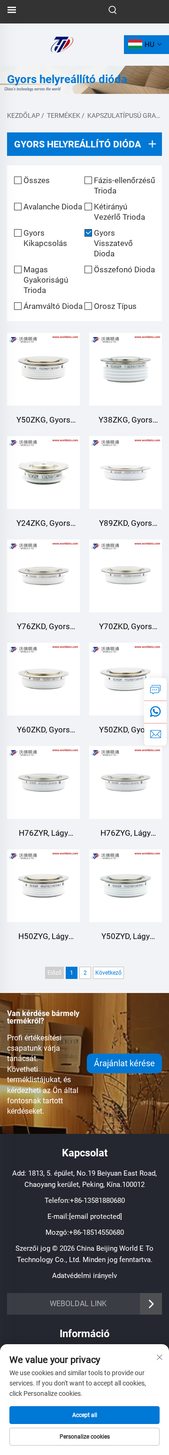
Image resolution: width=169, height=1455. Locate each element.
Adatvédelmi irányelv (84, 1275)
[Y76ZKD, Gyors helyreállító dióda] (43, 575)
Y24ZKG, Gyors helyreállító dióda (43, 524)
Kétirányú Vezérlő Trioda (119, 212)
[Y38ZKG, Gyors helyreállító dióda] (125, 369)
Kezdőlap (23, 115)
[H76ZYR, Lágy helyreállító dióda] (43, 782)
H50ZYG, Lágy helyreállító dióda (43, 937)
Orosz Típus (115, 306)
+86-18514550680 (96, 1232)
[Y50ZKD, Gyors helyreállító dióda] (125, 679)
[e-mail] (155, 734)
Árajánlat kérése (124, 1063)
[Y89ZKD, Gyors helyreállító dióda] (125, 472)
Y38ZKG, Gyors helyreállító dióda (125, 421)
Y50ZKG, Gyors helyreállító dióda (43, 421)
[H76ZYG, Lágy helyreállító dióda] (125, 782)
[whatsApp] (155, 712)
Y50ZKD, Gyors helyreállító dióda (125, 731)
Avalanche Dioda (52, 206)
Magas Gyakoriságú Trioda (45, 280)
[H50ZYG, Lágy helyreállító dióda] (43, 885)
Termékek (63, 115)
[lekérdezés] (155, 689)
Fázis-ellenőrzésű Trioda (124, 185)
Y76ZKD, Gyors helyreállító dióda (43, 627)
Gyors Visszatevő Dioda (113, 243)
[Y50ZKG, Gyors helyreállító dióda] (43, 369)
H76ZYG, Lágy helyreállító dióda (125, 834)
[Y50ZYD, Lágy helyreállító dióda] (125, 885)
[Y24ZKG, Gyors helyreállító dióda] (43, 472)
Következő (108, 973)
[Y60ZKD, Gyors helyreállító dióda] (43, 679)
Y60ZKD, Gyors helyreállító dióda (43, 731)
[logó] (62, 43)
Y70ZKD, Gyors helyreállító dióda (125, 627)
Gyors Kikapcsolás (45, 238)
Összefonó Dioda (124, 269)
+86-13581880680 (97, 1200)
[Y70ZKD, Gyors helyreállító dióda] (125, 575)
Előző (54, 973)
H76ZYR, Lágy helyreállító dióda (43, 834)
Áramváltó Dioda (53, 306)
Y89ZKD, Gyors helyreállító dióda (125, 524)
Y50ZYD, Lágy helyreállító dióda (125, 937)
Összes (36, 180)
